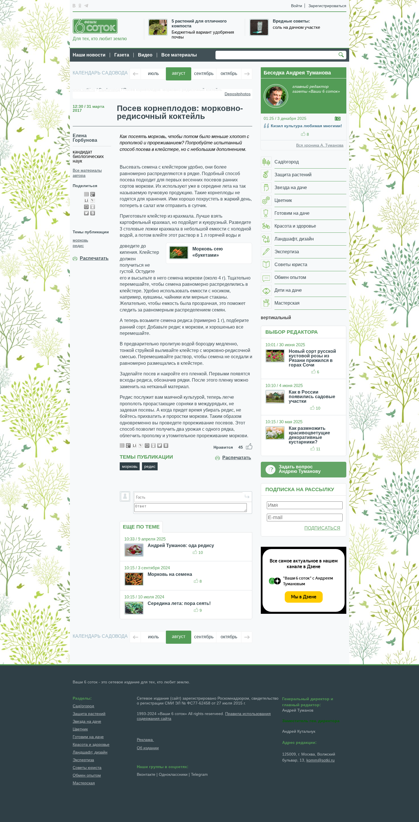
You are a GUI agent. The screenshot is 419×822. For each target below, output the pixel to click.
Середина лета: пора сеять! (179, 603)
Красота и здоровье (91, 744)
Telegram (199, 774)
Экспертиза (83, 760)
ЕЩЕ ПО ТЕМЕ (141, 527)
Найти (342, 55)
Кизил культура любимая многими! (306, 125)
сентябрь (203, 73)
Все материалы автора (87, 173)
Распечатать (94, 258)
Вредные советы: (291, 21)
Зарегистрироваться (327, 5)
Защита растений (89, 713)
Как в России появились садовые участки (312, 397)
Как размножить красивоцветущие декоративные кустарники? (309, 435)
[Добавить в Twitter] (86, 213)
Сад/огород (83, 706)
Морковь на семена (170, 574)
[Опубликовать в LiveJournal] (92, 200)
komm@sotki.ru (320, 760)
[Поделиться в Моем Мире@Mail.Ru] (86, 207)
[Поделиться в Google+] (92, 194)
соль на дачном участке (296, 27)
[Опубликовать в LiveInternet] (86, 200)
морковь (80, 240)
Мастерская (84, 783)
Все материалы (179, 54)
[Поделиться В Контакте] (92, 213)
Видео (145, 54)
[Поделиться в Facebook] (86, 194)
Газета (121, 54)
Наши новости (89, 54)
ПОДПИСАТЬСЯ (322, 528)
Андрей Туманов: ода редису (181, 545)
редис (78, 245)
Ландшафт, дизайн (90, 752)
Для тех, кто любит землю (100, 38)
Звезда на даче (87, 721)
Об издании (148, 748)
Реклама (145, 739)
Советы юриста (87, 767)
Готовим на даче (88, 736)
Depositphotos (238, 94)
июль (153, 73)
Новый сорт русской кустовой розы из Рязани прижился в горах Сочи (312, 358)
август (178, 73)
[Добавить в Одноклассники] (92, 207)
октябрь (229, 73)
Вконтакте (146, 774)
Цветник (80, 729)
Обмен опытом (87, 775)
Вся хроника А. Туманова (319, 145)
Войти (296, 5)
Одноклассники (173, 774)
